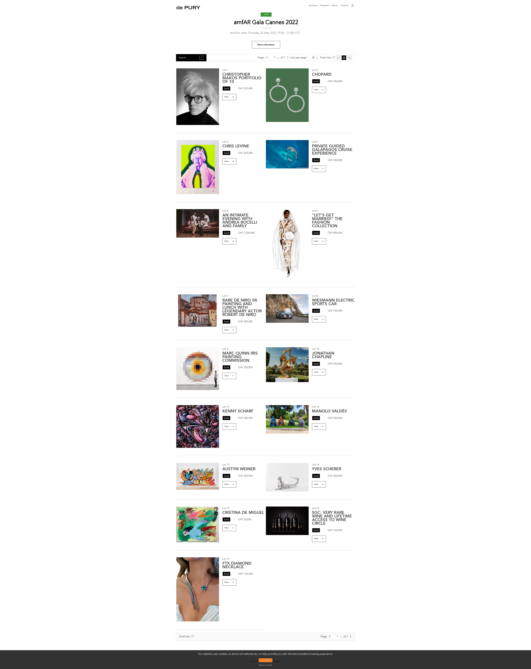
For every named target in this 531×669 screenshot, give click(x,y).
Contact (345, 6)
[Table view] (349, 57)
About (335, 6)
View (226, 97)
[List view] (338, 57)
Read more (265, 665)
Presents (324, 6)
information (266, 44)
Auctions (313, 6)
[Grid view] (344, 57)
